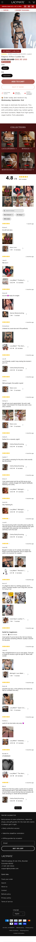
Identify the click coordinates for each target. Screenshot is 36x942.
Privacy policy (6, 898)
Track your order (7, 879)
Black (5, 68)
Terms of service (7, 901)
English (17, 913)
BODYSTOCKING (8, 170)
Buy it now (18, 87)
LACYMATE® (11, 927)
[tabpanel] (18, 510)
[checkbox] (6, 219)
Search (3, 883)
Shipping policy (24, 930)
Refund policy (6, 894)
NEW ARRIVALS (26, 170)
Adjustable (7, 75)
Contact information (18, 933)
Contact (4, 890)
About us (4, 886)
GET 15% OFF (18, 848)
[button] (2, 2)
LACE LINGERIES (8, 149)
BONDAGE (26, 149)
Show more (18, 808)
